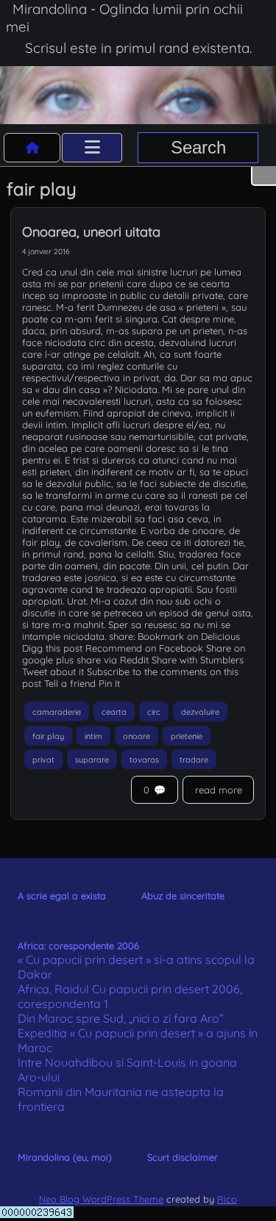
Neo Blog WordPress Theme (101, 1199)
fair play (48, 735)
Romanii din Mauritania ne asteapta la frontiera (121, 1099)
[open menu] (92, 147)
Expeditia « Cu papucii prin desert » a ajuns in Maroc (138, 1040)
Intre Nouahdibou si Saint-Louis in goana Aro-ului (127, 1069)
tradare (194, 759)
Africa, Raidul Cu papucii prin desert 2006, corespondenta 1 (130, 996)
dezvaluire (200, 712)
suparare (92, 759)
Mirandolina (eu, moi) (65, 1157)
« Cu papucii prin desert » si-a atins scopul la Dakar (136, 967)
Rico (227, 1199)
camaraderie (56, 712)
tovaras (144, 759)
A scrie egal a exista (62, 895)
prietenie (186, 735)
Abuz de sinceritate (182, 895)
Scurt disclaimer (182, 1157)
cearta (114, 712)
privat (43, 759)
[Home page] (32, 147)
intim (93, 735)
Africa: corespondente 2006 (78, 945)
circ (153, 712)
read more (218, 790)
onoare (136, 735)
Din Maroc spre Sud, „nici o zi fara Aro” (121, 1018)
